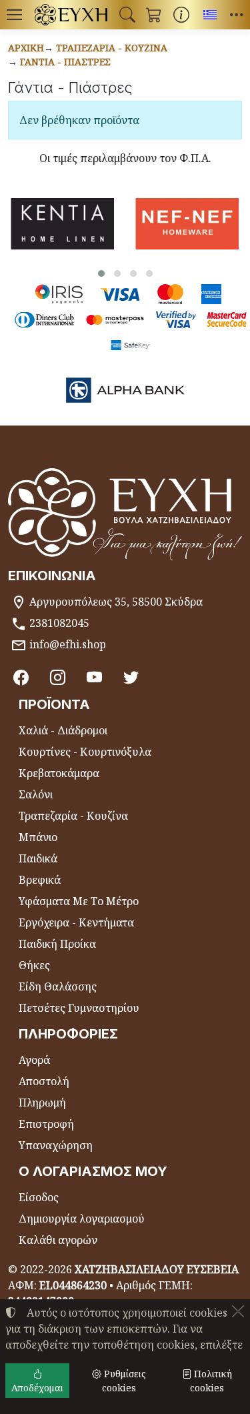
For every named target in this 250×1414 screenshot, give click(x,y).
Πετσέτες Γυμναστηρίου (79, 1007)
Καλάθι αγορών (58, 1240)
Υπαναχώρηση (56, 1145)
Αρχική (26, 47)
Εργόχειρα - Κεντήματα (76, 922)
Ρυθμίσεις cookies (123, 1380)
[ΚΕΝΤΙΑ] (62, 224)
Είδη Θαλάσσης (58, 986)
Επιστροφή (46, 1124)
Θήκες (34, 965)
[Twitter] (131, 677)
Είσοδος (39, 1197)
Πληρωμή (42, 1102)
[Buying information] (181, 14)
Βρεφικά (40, 879)
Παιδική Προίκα (57, 943)
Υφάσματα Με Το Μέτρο (79, 901)
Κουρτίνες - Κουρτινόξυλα (85, 751)
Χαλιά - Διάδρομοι (63, 730)
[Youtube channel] (94, 677)
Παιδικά (38, 858)
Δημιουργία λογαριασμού (82, 1218)
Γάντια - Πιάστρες (65, 61)
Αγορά (34, 1059)
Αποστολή (44, 1081)
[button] (127, 15)
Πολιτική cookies (211, 1380)
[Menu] (14, 15)
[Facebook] (21, 677)
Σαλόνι (36, 794)
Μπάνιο (38, 837)
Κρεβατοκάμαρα (59, 773)
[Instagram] (57, 677)
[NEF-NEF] (187, 224)
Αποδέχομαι (37, 1387)
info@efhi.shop (67, 644)
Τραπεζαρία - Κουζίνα (111, 47)
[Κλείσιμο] (238, 1311)
